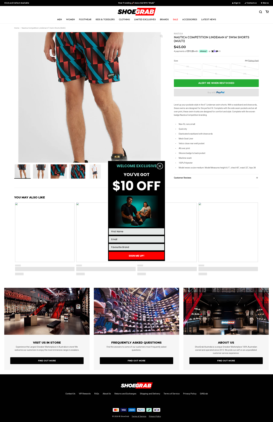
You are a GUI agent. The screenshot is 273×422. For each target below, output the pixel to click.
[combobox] (135, 247)
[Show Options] (161, 247)
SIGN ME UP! (136, 255)
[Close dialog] (160, 166)
